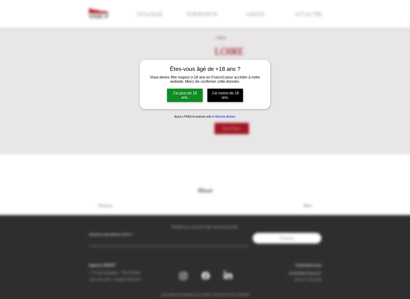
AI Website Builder (224, 116)
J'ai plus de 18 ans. (185, 95)
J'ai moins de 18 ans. (225, 95)
